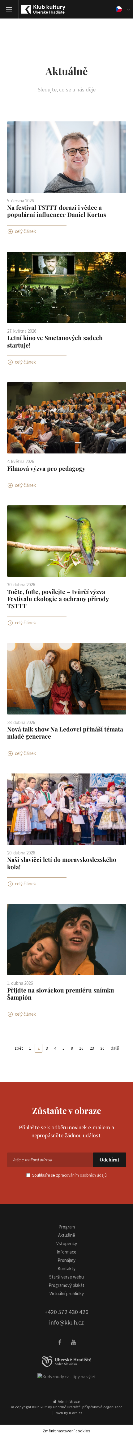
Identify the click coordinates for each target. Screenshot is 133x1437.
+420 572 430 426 (66, 1312)
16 (81, 1048)
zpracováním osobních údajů (81, 1175)
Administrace (67, 1401)
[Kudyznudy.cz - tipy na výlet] (66, 1376)
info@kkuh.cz (66, 1322)
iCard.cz (75, 1412)
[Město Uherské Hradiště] (66, 1361)
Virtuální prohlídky (66, 1293)
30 (102, 1048)
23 (92, 1048)
